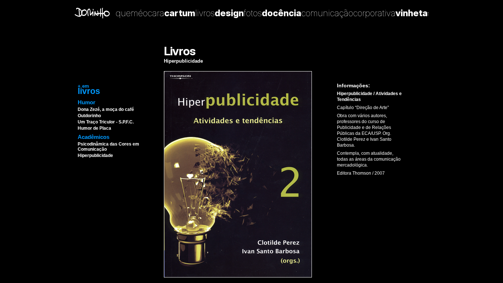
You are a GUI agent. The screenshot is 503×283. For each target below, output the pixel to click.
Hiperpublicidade (95, 155)
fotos (253, 13)
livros (205, 13)
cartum (179, 13)
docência (281, 13)
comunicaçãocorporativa (348, 13)
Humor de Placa (94, 128)
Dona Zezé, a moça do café (106, 109)
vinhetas (414, 13)
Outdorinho (89, 115)
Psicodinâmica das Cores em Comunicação (108, 147)
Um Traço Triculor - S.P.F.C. (106, 122)
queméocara (140, 13)
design (229, 13)
